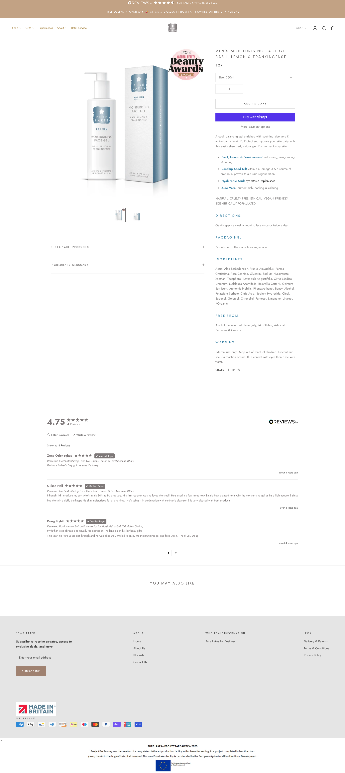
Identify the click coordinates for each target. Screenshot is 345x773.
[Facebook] (228, 370)
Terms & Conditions (316, 648)
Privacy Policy (312, 655)
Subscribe (31, 671)
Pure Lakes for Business (220, 641)
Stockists (138, 655)
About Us (139, 648)
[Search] (324, 28)
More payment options (255, 126)
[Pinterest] (239, 370)
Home (137, 641)
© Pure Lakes (26, 718)
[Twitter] (233, 370)
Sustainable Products (70, 247)
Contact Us (140, 662)
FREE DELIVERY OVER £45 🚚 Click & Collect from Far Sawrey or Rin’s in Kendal (172, 11)
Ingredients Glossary (69, 265)
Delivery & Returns (316, 641)
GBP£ (299, 28)
